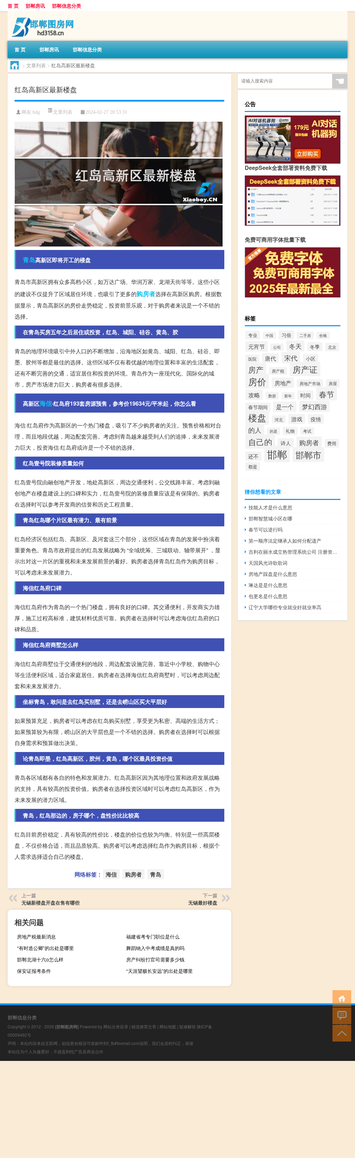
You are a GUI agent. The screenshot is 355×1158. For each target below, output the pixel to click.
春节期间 (258, 407)
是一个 (285, 407)
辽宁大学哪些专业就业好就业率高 (285, 607)
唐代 (270, 358)
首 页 (13, 5)
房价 (257, 381)
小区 (310, 358)
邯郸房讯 (35, 5)
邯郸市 (308, 454)
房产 (255, 369)
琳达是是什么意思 (268, 584)
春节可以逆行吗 (266, 529)
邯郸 (277, 454)
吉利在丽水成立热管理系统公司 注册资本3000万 (294, 551)
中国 (269, 335)
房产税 (278, 371)
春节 (326, 393)
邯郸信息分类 (66, 5)
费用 (331, 443)
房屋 (333, 383)
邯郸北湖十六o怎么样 (40, 959)
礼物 (290, 431)
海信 (46, 403)
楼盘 (257, 417)
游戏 (296, 419)
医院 (252, 359)
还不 (253, 456)
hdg (36, 112)
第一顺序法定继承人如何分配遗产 (285, 540)
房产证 (305, 369)
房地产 (283, 383)
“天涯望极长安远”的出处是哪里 (159, 970)
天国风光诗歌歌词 (268, 562)
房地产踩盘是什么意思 (273, 573)
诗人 (285, 443)
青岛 (29, 259)
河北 (279, 419)
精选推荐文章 (143, 1026)
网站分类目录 (115, 1026)
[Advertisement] (177, 1109)
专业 (252, 335)
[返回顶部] (340, 1032)
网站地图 (167, 1026)
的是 (273, 431)
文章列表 (36, 65)
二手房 (305, 335)
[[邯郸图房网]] (44, 13)
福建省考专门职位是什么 (153, 936)
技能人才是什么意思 (270, 507)
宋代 (290, 357)
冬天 (295, 346)
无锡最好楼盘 (202, 902)
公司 (277, 347)
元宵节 (256, 346)
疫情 (316, 419)
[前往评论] (340, 1015)
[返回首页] (340, 998)
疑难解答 (187, 1026)
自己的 (260, 442)
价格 (323, 335)
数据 (272, 395)
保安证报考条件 (34, 970)
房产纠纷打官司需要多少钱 (155, 959)
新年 (288, 395)
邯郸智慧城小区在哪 (270, 518)
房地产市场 (310, 383)
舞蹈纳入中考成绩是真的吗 (155, 947)
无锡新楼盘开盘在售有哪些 (50, 902)
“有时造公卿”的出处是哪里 (45, 947)
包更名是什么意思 (268, 596)
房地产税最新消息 (36, 936)
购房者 (146, 293)
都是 (252, 466)
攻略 (254, 395)
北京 (332, 347)
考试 (307, 431)
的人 (254, 429)
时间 (305, 395)
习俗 (286, 334)
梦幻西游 (314, 406)
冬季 (315, 346)
